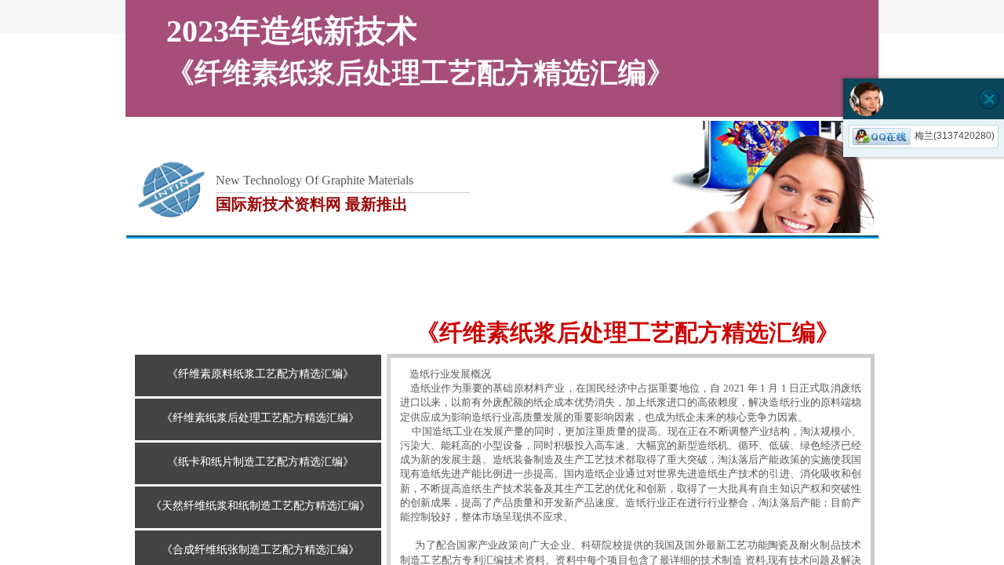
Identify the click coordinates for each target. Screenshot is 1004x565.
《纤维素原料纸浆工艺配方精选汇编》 (260, 374)
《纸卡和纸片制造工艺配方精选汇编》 (260, 462)
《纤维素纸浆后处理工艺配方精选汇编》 (260, 418)
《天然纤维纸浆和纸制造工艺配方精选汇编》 (260, 506)
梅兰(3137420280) (955, 135)
